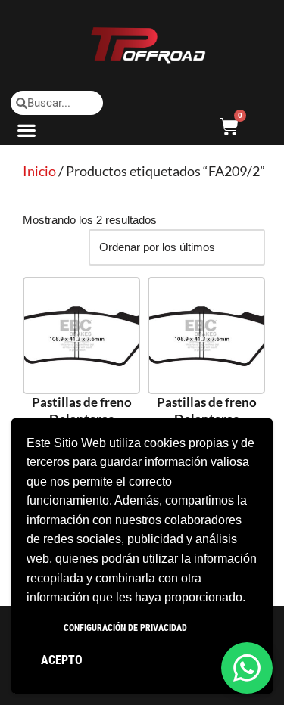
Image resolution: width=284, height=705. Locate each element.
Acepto (62, 660)
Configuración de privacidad (125, 628)
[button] (27, 129)
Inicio (39, 171)
